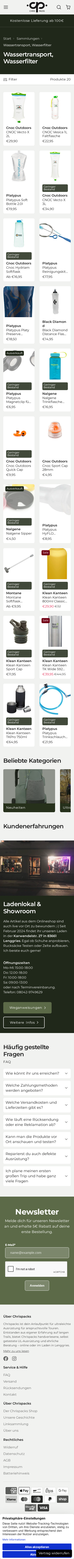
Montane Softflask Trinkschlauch (19, 579)
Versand (10, 1381)
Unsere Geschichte (19, 1417)
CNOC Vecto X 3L (55, 182)
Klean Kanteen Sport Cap (19, 647)
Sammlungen (28, 39)
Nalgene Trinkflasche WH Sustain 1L (55, 380)
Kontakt (10, 1394)
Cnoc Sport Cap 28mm (55, 447)
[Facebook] (5, 1358)
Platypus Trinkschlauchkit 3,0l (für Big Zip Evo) (55, 715)
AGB (6, 1460)
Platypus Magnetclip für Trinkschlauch (19, 380)
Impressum (12, 1467)
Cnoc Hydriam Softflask (19, 249)
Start (7, 39)
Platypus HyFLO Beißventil (55, 513)
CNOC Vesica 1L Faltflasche (55, 119)
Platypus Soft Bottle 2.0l (19, 182)
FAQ (6, 1375)
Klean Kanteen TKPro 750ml (19, 715)
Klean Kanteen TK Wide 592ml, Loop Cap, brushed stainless (55, 647)
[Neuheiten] (29, 790)
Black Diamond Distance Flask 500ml (55, 315)
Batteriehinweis (16, 1473)
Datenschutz (14, 1454)
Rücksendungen (17, 1388)
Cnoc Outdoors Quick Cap (19, 447)
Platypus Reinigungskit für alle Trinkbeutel (55, 249)
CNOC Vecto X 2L (19, 119)
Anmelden (37, 1285)
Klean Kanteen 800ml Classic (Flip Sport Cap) (55, 579)
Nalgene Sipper (19, 513)
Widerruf (10, 1447)
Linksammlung (15, 1424)
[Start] (37, 7)
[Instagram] (14, 1358)
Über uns (10, 1430)
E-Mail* (10, 1245)
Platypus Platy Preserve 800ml (19, 315)
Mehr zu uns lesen (16, 1351)
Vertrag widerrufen (54, 1553)
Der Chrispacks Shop (20, 1411)
